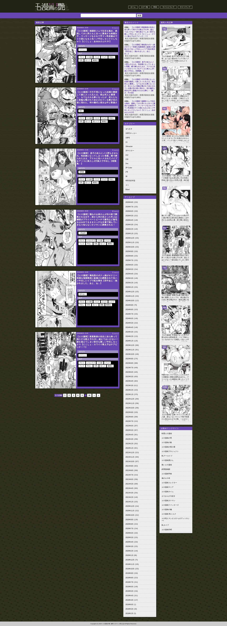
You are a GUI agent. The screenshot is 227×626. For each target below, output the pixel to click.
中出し (111, 57)
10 (89, 395)
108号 (127, 138)
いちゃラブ (91, 240)
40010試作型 (130, 181)
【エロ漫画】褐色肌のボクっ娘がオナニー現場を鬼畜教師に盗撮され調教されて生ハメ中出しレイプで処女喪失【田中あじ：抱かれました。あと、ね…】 (139, 49)
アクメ (81, 57)
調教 (102, 305)
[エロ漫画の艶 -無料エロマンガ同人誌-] (52, 3)
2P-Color (128, 168)
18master (129, 146)
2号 (126, 172)
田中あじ (82, 294)
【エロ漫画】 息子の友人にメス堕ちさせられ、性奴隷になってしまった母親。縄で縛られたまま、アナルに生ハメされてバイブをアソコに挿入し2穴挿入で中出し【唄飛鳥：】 (139, 66)
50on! (127, 189)
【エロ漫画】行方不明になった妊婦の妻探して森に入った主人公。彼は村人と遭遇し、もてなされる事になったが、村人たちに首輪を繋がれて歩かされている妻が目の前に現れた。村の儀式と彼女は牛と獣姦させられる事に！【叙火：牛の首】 (139, 86)
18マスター (129, 151)
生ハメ (87, 60)
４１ (127, 185)
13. (126, 142)
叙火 (81, 111)
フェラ (104, 57)
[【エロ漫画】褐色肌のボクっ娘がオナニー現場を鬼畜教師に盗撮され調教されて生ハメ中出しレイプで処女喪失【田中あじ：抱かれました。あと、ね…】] (55, 299)
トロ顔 (89, 57)
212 (126, 155)
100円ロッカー (131, 133)
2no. (127, 163)
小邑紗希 (82, 233)
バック (96, 57)
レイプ (111, 302)
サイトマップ (185, 7)
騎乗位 (95, 60)
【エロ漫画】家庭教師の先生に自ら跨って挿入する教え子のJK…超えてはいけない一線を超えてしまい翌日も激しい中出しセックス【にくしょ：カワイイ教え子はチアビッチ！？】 (139, 31)
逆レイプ (96, 121)
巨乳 (81, 60)
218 (126, 159)
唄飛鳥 (81, 172)
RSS (155, 7)
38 (126, 176)
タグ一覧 (144, 7)
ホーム (133, 7)
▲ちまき (128, 129)
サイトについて (168, 7)
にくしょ (82, 50)
